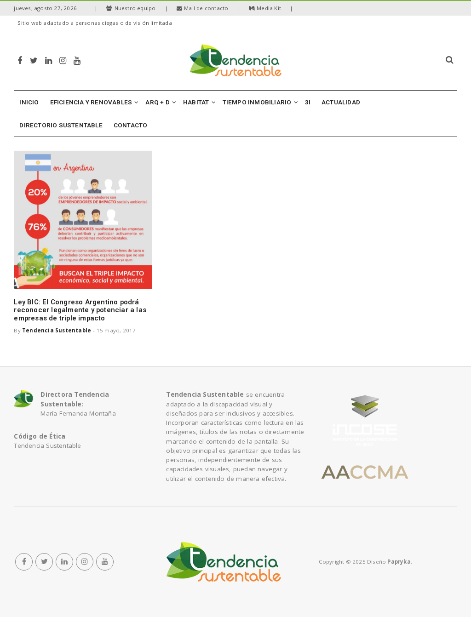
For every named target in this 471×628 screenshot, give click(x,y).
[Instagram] (63, 60)
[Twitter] (33, 60)
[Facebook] (20, 60)
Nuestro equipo (135, 8)
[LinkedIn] (48, 60)
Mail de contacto (206, 8)
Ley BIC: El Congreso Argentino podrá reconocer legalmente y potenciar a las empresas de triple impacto (80, 310)
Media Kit (269, 8)
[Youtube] (77, 60)
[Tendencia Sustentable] (223, 561)
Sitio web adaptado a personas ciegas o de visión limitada (94, 22)
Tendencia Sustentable (56, 330)
